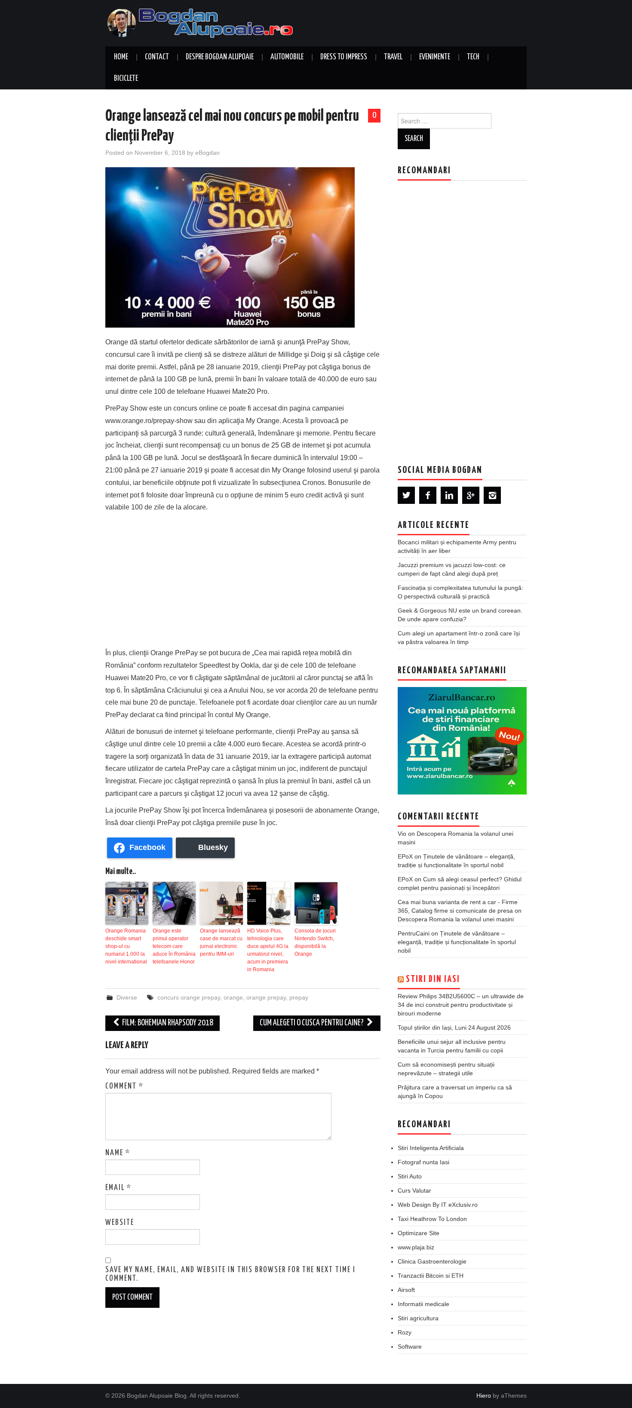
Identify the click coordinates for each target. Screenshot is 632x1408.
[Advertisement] (242, 578)
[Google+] (470, 495)
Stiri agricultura (418, 1318)
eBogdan (207, 152)
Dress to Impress (343, 57)
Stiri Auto (410, 1176)
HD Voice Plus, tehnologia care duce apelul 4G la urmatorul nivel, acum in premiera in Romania (267, 950)
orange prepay (266, 997)
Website (119, 1223)
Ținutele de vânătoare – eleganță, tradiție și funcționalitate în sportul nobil (457, 942)
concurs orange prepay (188, 997)
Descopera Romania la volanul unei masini (456, 919)
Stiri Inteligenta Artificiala (431, 1147)
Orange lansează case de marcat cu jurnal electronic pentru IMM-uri (221, 942)
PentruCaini (414, 933)
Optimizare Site (418, 1233)
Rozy (404, 1332)
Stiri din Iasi (433, 979)
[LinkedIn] (449, 495)
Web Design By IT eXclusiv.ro (438, 1204)
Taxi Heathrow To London (432, 1218)
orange (233, 997)
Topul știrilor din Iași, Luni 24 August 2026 (454, 1027)
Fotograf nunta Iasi (423, 1162)
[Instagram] (492, 495)
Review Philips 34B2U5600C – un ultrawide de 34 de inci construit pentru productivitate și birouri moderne (461, 1005)
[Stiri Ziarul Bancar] (462, 740)
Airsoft (406, 1289)
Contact (157, 57)
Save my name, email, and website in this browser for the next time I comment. (230, 1274)
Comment (124, 1086)
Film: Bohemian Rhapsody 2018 (167, 1023)
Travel (393, 57)
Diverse (127, 997)
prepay (298, 997)
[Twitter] (406, 495)
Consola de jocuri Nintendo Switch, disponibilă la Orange (315, 942)
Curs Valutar (414, 1190)
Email (118, 1188)
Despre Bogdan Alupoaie (220, 57)
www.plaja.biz (416, 1247)
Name (117, 1153)
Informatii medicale (423, 1304)
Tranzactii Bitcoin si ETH (430, 1275)
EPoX (405, 856)
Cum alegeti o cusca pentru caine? (312, 1023)
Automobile (287, 57)
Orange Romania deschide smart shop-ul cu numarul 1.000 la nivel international (126, 946)
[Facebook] (427, 495)
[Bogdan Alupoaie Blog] (202, 22)
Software (410, 1346)
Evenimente (434, 57)
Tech (473, 57)
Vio (402, 833)
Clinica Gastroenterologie (432, 1261)
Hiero (483, 1395)
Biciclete (126, 79)
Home (121, 57)
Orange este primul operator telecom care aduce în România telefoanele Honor (174, 946)
